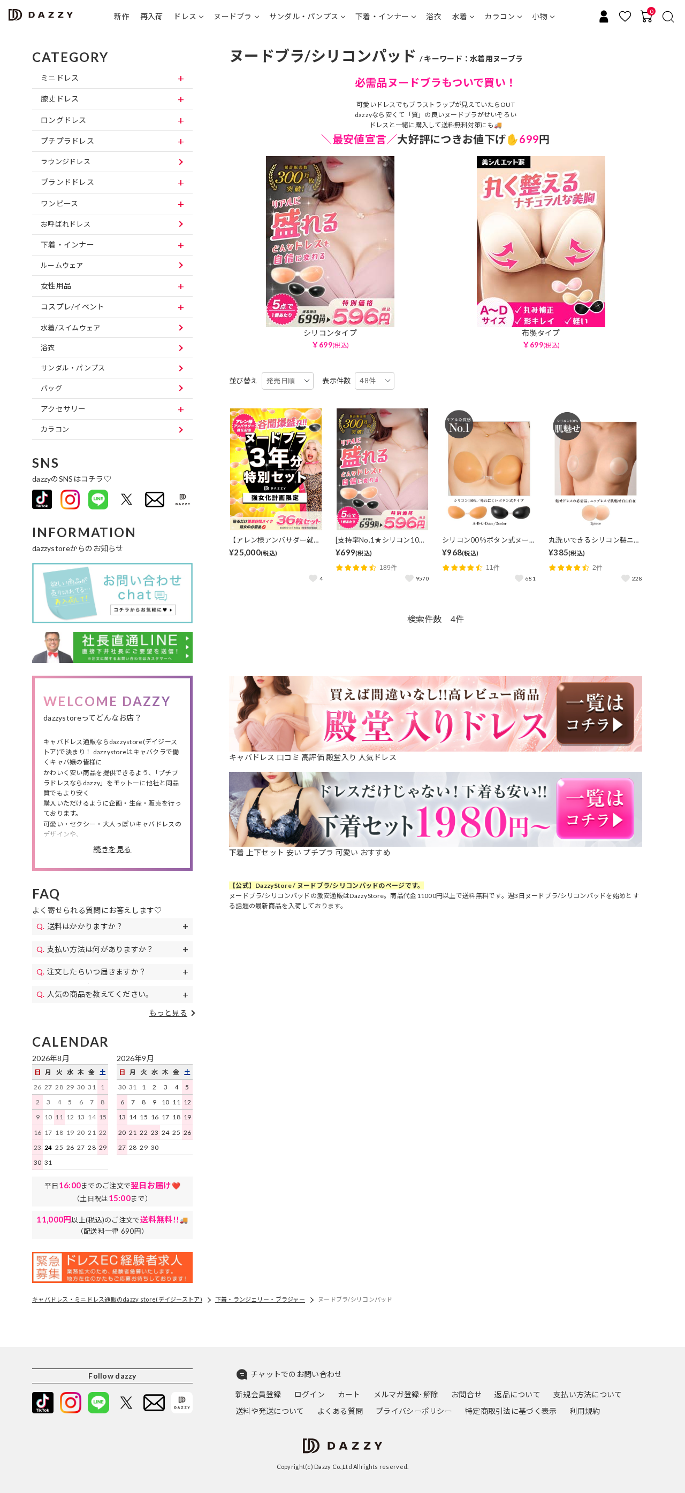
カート (349, 1394)
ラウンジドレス (65, 161)
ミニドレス (60, 77)
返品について (517, 1394)
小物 (539, 16)
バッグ (51, 388)
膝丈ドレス (60, 98)
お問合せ (466, 1394)
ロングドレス (64, 120)
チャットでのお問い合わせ (296, 1374)
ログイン (309, 1394)
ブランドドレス (67, 182)
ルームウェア (62, 265)
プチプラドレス (67, 140)
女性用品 (56, 285)
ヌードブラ (233, 16)
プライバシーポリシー (414, 1410)
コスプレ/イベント (73, 306)
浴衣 (434, 16)
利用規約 (584, 1410)
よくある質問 (340, 1410)
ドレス (184, 16)
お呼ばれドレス (65, 224)
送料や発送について (270, 1410)
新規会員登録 (258, 1394)
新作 (122, 16)
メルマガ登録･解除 (406, 1394)
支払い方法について (587, 1394)
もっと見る (168, 1012)
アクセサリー (63, 408)
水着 (460, 16)
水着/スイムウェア (71, 327)
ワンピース (59, 203)
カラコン (499, 16)
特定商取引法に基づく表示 (511, 1410)
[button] (112, 849)
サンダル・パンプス (304, 16)
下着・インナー (382, 16)
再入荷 (151, 16)
